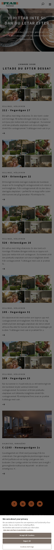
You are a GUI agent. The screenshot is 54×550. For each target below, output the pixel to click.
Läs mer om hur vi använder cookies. (18, 530)
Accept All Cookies (27, 535)
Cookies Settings (27, 547)
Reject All (27, 541)
